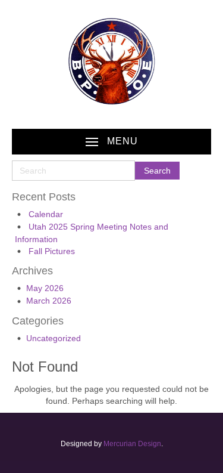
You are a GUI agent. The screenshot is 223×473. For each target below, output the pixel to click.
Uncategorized (53, 338)
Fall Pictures (52, 251)
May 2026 (45, 288)
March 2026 (48, 300)
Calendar (46, 214)
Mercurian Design (132, 444)
